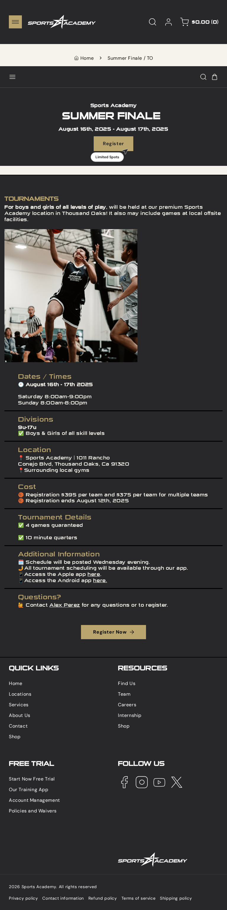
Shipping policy (176, 898)
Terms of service (138, 898)
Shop (14, 736)
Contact (18, 726)
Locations (20, 694)
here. (100, 580)
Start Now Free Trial (32, 779)
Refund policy (102, 898)
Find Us (126, 683)
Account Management (34, 800)
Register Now (110, 632)
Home (87, 58)
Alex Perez (64, 605)
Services (19, 705)
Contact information (63, 898)
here (93, 574)
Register (111, 145)
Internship (130, 715)
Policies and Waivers (33, 811)
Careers (127, 705)
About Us (19, 715)
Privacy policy (23, 898)
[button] (15, 21)
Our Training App (28, 789)
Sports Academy (39, 886)
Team (124, 694)
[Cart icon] (214, 76)
